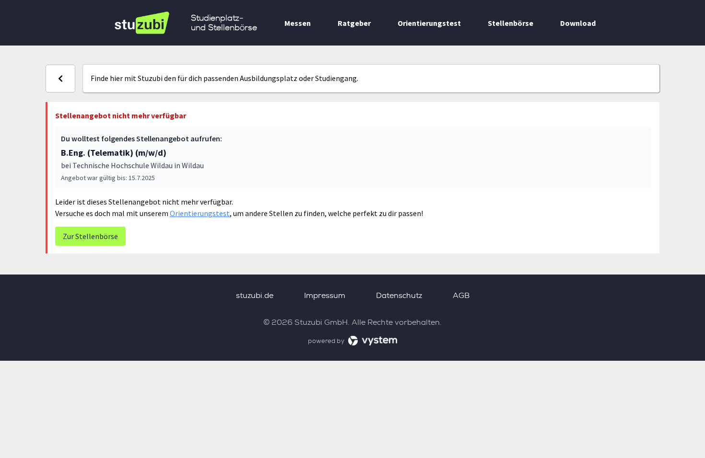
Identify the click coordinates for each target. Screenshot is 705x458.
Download (578, 23)
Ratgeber (354, 23)
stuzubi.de (254, 295)
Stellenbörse (510, 23)
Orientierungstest (429, 23)
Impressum (324, 295)
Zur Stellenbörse (90, 236)
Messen (297, 23)
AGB (461, 295)
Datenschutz (399, 295)
